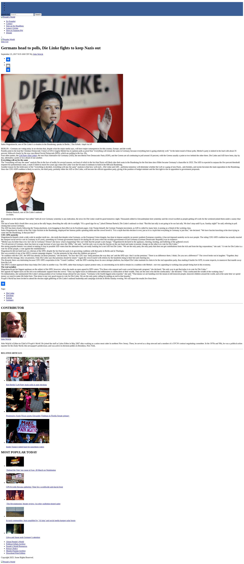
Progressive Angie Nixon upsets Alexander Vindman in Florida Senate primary (37, 416)
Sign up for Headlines (15, 26)
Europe (9, 298)
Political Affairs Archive (15, 544)
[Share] (124, 59)
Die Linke (10, 293)
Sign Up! (4, 42)
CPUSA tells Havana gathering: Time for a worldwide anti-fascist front (34, 487)
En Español (10, 21)
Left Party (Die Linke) (28, 155)
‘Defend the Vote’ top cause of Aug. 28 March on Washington (31, 470)
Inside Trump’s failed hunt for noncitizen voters (25, 447)
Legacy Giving (12, 28)
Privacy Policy (12, 548)
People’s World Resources (16, 546)
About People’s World (15, 542)
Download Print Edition (15, 553)
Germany (10, 300)
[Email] (124, 66)
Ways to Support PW (14, 30)
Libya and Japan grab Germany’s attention (23, 537)
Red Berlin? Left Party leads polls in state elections (26, 385)
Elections (9, 295)
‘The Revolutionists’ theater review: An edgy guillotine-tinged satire (33, 504)
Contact (9, 24)
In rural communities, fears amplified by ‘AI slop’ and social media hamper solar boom (40, 520)
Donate (9, 33)
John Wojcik (38, 54)
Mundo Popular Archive (16, 551)
